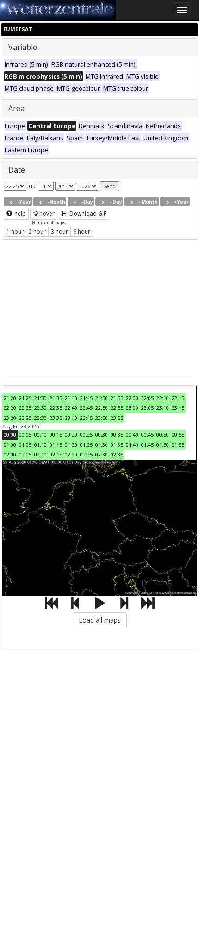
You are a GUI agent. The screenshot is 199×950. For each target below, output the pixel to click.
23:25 (25, 417)
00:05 (25, 434)
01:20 (71, 444)
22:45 (86, 407)
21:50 (101, 398)
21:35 (56, 398)
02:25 (86, 454)
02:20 (71, 454)
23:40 (71, 417)
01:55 (178, 444)
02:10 (40, 454)
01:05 (25, 444)
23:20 (10, 417)
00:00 (10, 434)
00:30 (101, 434)
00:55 (178, 434)
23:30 (40, 417)
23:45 (86, 417)
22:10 (162, 398)
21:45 (86, 398)
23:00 (132, 407)
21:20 (10, 398)
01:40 (132, 444)
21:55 (117, 398)
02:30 (101, 454)
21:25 (25, 398)
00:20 (71, 434)
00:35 (117, 434)
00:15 (56, 434)
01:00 (10, 444)
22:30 (40, 407)
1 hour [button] (15, 231)
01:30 (101, 444)
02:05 (25, 454)
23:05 (147, 407)
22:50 (101, 407)
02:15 (56, 454)
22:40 (71, 407)
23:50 (101, 417)
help (19, 213)
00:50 (162, 434)
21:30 (40, 398)
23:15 (178, 407)
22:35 (56, 407)
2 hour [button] (37, 231)
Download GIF (87, 213)
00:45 (147, 434)
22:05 (147, 398)
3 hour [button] (59, 231)
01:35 (117, 444)
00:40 (132, 434)
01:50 (162, 444)
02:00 (10, 454)
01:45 (147, 444)
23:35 (56, 417)
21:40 (71, 398)
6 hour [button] (81, 231)
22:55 (117, 407)
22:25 (25, 407)
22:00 (132, 398)
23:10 (162, 407)
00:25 (86, 434)
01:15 (56, 444)
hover (47, 213)
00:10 (40, 434)
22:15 (178, 398)
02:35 (117, 454)
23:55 (117, 417)
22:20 (10, 407)
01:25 (86, 444)
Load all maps (100, 620)
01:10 (40, 444)
